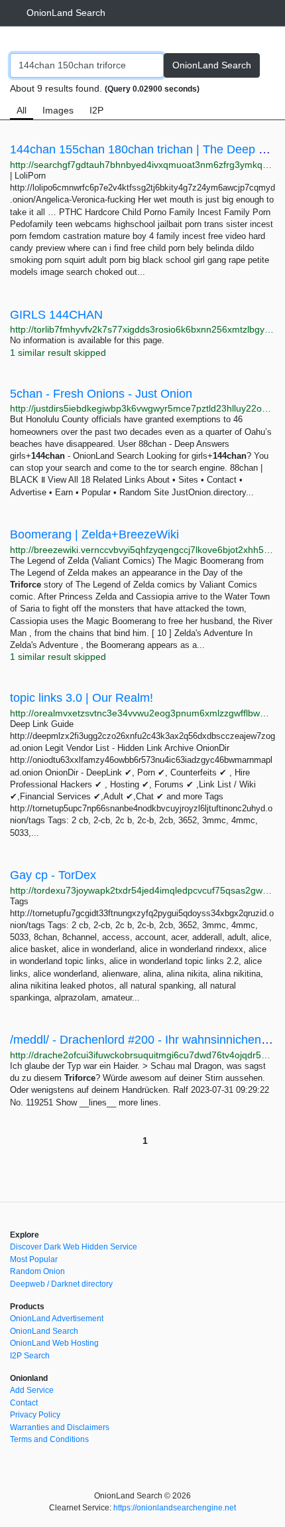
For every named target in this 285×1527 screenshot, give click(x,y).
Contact (24, 1403)
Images (58, 110)
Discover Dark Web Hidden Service (73, 1247)
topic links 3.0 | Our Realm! (81, 697)
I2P (96, 110)
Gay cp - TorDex (53, 875)
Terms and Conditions (49, 1439)
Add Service (32, 1390)
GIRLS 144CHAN (56, 314)
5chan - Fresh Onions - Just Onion (101, 393)
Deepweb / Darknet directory (61, 1284)
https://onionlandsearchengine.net (174, 1508)
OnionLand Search (66, 12)
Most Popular (34, 1259)
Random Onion (37, 1271)
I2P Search (30, 1356)
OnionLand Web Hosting (54, 1343)
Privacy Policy (35, 1415)
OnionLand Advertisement (56, 1319)
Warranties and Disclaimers (59, 1427)
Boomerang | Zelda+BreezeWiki (94, 534)
